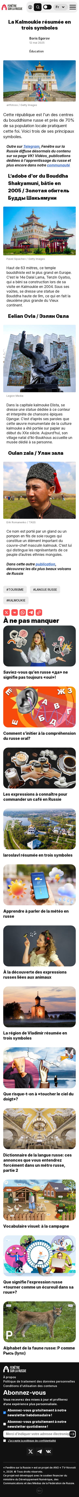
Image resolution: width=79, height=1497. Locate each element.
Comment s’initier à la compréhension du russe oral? (39, 736)
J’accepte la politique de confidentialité (32, 1440)
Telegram (31, 146)
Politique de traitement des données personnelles (39, 1381)
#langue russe (45, 589)
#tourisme (14, 589)
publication (45, 564)
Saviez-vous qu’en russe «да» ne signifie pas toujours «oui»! (35, 675)
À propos (9, 1377)
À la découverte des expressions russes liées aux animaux (35, 975)
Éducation (36, 51)
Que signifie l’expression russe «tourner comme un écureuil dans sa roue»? (38, 1287)
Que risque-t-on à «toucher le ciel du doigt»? (38, 1097)
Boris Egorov (39, 38)
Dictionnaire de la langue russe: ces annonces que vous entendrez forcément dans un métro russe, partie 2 (37, 1163)
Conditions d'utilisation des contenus (30, 1386)
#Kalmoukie (15, 600)
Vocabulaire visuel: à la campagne (36, 1226)
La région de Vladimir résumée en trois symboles (35, 1036)
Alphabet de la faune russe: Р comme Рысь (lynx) (39, 1351)
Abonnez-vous (24, 1392)
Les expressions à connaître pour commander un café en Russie (35, 797)
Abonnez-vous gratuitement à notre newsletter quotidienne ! (36, 1424)
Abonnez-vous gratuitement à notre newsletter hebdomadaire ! (36, 1412)
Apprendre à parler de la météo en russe (36, 914)
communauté (58, 165)
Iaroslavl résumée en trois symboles (38, 855)
